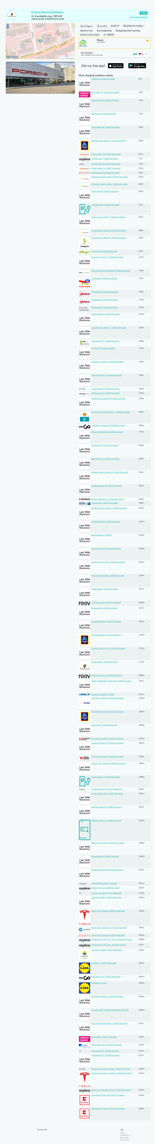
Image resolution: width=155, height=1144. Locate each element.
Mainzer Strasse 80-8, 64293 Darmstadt (107, 499)
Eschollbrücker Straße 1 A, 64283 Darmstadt (108, 327)
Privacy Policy (124, 1140)
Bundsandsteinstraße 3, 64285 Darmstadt (107, 575)
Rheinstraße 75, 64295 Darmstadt (104, 292)
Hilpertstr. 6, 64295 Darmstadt (103, 79)
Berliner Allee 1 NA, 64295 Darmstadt (105, 154)
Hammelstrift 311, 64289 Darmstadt (105, 1051)
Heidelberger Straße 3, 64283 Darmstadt (107, 362)
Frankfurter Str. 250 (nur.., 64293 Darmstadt (108, 945)
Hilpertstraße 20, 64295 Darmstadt (105, 100)
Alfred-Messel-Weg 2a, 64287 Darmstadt (107, 843)
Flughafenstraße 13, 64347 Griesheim (106, 635)
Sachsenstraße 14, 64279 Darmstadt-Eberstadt (110, 1010)
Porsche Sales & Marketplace (47, 12)
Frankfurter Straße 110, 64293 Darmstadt (107, 743)
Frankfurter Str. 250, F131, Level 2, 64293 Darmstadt (111, 939)
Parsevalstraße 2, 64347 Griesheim (105, 856)
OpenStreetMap (64, 58)
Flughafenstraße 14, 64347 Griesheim (106, 602)
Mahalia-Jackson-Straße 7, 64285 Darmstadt (109, 508)
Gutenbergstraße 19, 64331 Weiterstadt (106, 789)
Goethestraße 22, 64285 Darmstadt (105, 393)
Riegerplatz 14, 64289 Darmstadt (104, 725)
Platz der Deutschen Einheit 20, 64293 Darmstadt (110, 271)
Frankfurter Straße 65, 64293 (102, 694)
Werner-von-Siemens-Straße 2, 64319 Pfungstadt (111, 1090)
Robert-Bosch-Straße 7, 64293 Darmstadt (108, 217)
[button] (115, 54)
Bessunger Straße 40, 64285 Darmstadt (107, 432)
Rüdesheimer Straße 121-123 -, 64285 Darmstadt (110, 412)
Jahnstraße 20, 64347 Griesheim (104, 883)
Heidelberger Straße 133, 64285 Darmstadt (108, 398)
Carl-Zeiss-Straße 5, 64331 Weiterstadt (106, 950)
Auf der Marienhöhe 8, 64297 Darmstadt (107, 793)
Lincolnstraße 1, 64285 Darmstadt (104, 445)
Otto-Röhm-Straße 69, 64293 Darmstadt (107, 756)
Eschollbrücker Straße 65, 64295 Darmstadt (108, 230)
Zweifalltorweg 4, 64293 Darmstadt (105, 205)
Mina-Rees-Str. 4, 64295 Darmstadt (105, 92)
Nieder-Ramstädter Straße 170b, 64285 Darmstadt (111, 681)
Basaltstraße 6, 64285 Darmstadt (104, 608)
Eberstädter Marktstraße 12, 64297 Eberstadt (109, 1023)
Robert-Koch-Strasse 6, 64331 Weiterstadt (108, 935)
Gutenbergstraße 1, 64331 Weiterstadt (106, 897)
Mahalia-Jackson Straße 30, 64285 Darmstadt (109, 472)
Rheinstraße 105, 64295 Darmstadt (105, 341)
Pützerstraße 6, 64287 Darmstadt (104, 662)
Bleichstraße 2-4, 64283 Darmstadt (105, 459)
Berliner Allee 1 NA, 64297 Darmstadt (105, 168)
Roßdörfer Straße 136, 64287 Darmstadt (107, 870)
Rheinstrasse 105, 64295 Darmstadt (105, 173)
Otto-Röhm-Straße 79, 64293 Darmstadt (107, 711)
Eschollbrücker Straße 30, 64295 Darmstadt (108, 141)
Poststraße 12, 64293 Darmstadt (104, 278)
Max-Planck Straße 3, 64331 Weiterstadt (107, 996)
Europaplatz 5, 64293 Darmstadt (104, 251)
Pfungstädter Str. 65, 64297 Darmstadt (106, 1045)
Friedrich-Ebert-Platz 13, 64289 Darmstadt (108, 648)
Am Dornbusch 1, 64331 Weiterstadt (105, 777)
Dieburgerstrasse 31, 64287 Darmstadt (106, 675)
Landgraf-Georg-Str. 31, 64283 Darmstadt (108, 562)
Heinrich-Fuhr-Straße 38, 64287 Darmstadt (108, 763)
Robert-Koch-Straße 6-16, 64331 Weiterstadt (109, 928)
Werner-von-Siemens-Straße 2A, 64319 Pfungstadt (111, 1073)
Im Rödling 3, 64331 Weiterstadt (103, 963)
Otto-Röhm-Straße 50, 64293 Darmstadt (107, 698)
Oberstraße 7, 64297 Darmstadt (103, 1037)
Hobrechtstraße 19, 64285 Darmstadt (106, 548)
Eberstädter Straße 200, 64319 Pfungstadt (108, 1095)
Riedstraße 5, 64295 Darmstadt (103, 114)
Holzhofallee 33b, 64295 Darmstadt (105, 127)
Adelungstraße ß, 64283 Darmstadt (105, 389)
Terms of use (124, 1137)
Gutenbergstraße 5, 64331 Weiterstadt (106, 893)
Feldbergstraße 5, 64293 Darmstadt (105, 314)
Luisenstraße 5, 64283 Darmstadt (104, 503)
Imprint (122, 1133)
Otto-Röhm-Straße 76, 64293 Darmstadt (107, 738)
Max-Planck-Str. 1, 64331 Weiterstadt (105, 977)
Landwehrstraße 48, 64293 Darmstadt (106, 486)
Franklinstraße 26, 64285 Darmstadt (105, 522)
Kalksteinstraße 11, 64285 (101, 535)
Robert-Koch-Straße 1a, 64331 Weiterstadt (108, 911)
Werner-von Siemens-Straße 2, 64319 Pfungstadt (110, 1069)
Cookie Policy (124, 1135)
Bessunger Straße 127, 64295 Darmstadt (107, 257)
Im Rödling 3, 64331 (99, 983)
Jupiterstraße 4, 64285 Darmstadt (104, 589)
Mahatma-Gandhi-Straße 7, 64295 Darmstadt (109, 177)
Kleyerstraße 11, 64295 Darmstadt (104, 158)
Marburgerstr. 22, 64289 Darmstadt (105, 888)
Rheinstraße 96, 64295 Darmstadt (104, 191)
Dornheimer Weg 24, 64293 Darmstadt (106, 375)
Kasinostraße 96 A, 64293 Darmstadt (106, 621)
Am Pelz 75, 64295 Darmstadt (103, 348)
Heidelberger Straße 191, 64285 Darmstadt (108, 425)
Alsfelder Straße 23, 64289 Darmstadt (106, 807)
